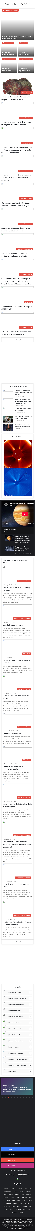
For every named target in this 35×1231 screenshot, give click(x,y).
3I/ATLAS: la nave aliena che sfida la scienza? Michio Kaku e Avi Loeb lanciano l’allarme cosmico (17, 1090)
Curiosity (17, 1194)
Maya (23, 1200)
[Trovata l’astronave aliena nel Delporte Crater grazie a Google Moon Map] (8, 401)
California (28, 1191)
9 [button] (14, 1097)
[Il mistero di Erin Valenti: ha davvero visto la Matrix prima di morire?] (17, 24)
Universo (14, 1212)
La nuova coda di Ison (12, 733)
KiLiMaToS (22, 1228)
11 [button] (17, 1097)
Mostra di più (17, 340)
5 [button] (8, 1097)
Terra (24, 1209)
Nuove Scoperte (8, 43)
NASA (20, 1203)
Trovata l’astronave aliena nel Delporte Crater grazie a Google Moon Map (23, 401)
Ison (30, 1197)
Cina (5, 1194)
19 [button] (29, 1097)
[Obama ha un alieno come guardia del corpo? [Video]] (8, 427)
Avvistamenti (28, 1188)
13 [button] (20, 1097)
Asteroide (6, 1188)
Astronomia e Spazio (9, 59)
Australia (20, 1188)
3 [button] (5, 1097)
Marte (18, 1200)
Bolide (15, 1191)
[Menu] (2, 5)
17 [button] (26, 1097)
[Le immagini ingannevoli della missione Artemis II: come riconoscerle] (26, 65)
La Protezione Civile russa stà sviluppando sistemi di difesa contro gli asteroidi (17, 844)
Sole (6, 1209)
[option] (17, 40)
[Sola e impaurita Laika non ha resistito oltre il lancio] (8, 419)
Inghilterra (24, 1197)
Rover (13, 1206)
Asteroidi (13, 1188)
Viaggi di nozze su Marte (13, 625)
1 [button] (2, 1097)
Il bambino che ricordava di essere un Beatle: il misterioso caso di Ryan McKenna (16, 177)
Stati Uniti (18, 1209)
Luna (13, 1200)
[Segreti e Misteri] (17, 4)
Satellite (25, 1206)
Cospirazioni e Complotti (10, 10)
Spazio (11, 1209)
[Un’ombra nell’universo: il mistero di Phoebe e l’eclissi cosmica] (9, 65)
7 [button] (11, 1097)
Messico (30, 1200)
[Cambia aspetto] (33, 5)
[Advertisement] (17, 363)
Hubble (12, 1197)
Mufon (15, 1203)
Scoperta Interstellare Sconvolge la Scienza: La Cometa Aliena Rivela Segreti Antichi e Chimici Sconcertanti (16, 281)
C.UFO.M (21, 1191)
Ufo (29, 1209)
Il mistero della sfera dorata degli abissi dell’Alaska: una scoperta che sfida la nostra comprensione (17, 150)
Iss (3, 1200)
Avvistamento (7, 1191)
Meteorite (8, 1203)
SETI (30, 1206)
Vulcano (21, 1212)
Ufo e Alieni (23, 43)
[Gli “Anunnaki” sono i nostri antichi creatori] (8, 410)
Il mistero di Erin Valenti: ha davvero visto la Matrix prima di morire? (23, 392)
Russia (18, 1206)
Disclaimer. (27, 1227)
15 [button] (23, 1097)
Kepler (8, 1200)
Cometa (11, 1194)
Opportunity (7, 1206)
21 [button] (32, 1097)
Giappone (6, 1197)
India (18, 1197)
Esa (23, 1194)
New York (26, 1203)
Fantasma (28, 1194)
